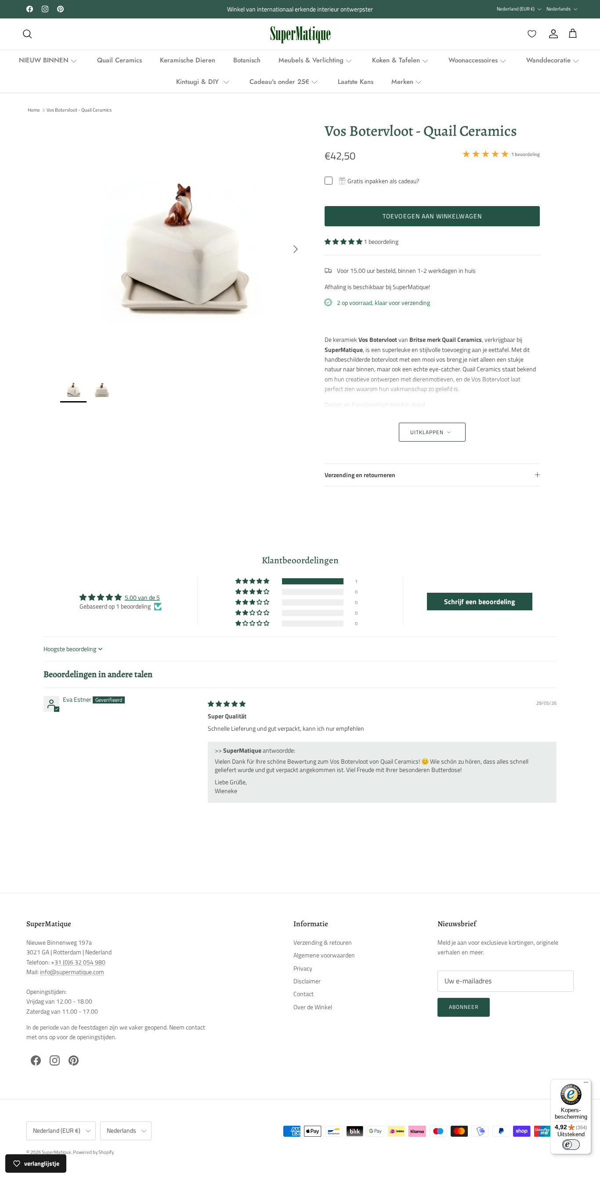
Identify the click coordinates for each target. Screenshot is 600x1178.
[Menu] (586, 1084)
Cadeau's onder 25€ (279, 82)
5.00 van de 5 (142, 597)
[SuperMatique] (300, 34)
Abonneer (463, 1007)
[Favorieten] (530, 34)
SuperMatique (56, 1152)
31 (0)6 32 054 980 (79, 962)
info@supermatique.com (72, 971)
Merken (402, 82)
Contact (303, 993)
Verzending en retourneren (360, 474)
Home (34, 109)
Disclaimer (307, 981)
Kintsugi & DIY (198, 82)
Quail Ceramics (119, 60)
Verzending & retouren (322, 942)
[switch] (571, 1144)
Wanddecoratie (548, 60)
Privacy (302, 968)
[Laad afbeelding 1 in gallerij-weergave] (182, 244)
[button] (344, 241)
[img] (227, 703)
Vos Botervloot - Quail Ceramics (79, 109)
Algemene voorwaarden (324, 955)
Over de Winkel (312, 1006)
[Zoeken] (27, 34)
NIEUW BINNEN (44, 60)
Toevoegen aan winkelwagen (432, 216)
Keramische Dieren (187, 60)
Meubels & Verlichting (310, 60)
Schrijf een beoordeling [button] (479, 601)
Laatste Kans (355, 82)
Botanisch (246, 60)
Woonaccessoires (473, 60)
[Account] (552, 34)
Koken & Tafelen (396, 60)
